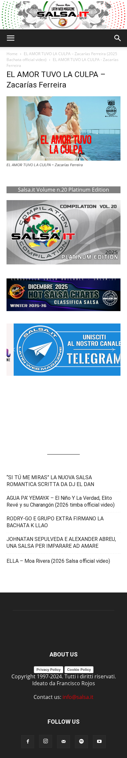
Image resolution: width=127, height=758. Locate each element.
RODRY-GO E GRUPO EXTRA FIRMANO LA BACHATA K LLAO (55, 522)
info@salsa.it (78, 697)
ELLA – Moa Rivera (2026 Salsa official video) (58, 561)
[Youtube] (99, 741)
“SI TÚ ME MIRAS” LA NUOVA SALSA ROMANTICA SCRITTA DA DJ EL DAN (50, 480)
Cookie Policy (79, 669)
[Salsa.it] (63, 15)
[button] (10, 38)
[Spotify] (81, 741)
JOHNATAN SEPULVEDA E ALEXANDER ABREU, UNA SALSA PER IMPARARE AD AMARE (61, 542)
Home (12, 53)
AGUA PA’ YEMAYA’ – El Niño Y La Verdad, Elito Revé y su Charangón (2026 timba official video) (61, 501)
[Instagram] (45, 741)
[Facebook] (27, 741)
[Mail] (63, 741)
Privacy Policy (48, 669)
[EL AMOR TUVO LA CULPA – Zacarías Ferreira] (63, 158)
